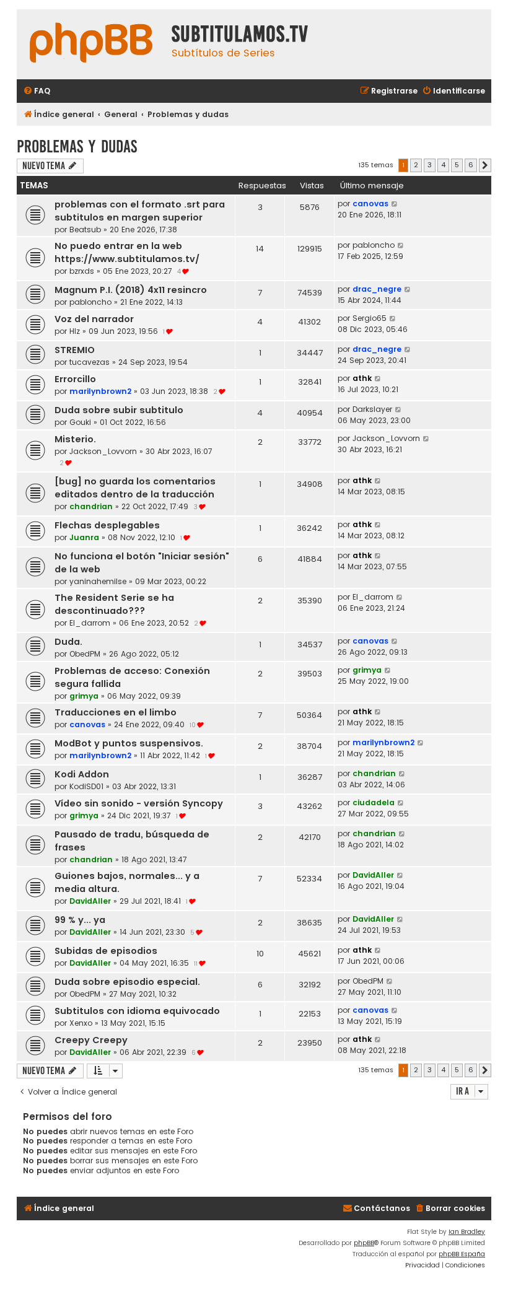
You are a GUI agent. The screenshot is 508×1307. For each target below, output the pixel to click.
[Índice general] (91, 44)
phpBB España (462, 1254)
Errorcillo (75, 379)
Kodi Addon (82, 774)
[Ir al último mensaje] (395, 203)
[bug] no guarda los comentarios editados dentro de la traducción (135, 488)
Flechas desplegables (107, 525)
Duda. (68, 642)
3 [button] (429, 165)
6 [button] (470, 165)
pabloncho (374, 245)
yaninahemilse (97, 581)
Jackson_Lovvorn (103, 451)
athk (362, 378)
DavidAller (90, 901)
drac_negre (377, 289)
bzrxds (81, 271)
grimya (84, 696)
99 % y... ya (80, 920)
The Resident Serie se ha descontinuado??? (114, 604)
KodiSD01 (86, 786)
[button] (485, 165)
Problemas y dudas (77, 146)
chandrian (91, 506)
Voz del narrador (94, 319)
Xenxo (80, 1023)
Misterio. (75, 439)
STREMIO (75, 350)
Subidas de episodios (106, 951)
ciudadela (374, 802)
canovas (370, 203)
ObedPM (84, 654)
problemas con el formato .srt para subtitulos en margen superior (140, 211)
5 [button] (457, 165)
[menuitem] (36, 91)
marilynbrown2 (100, 391)
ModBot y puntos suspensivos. (129, 743)
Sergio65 (370, 318)
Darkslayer (372, 409)
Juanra (84, 537)
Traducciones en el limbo (116, 712)
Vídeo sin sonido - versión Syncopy (139, 803)
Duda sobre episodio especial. (127, 982)
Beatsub (85, 229)
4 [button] (443, 165)
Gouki (80, 422)
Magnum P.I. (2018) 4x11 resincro (131, 290)
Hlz (74, 331)
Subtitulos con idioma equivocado (137, 1011)
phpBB (364, 1243)
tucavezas (89, 362)
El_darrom (89, 623)
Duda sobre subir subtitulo (119, 410)
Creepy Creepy (91, 1040)
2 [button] (416, 165)
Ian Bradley (467, 1231)
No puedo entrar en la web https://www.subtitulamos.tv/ (127, 252)
